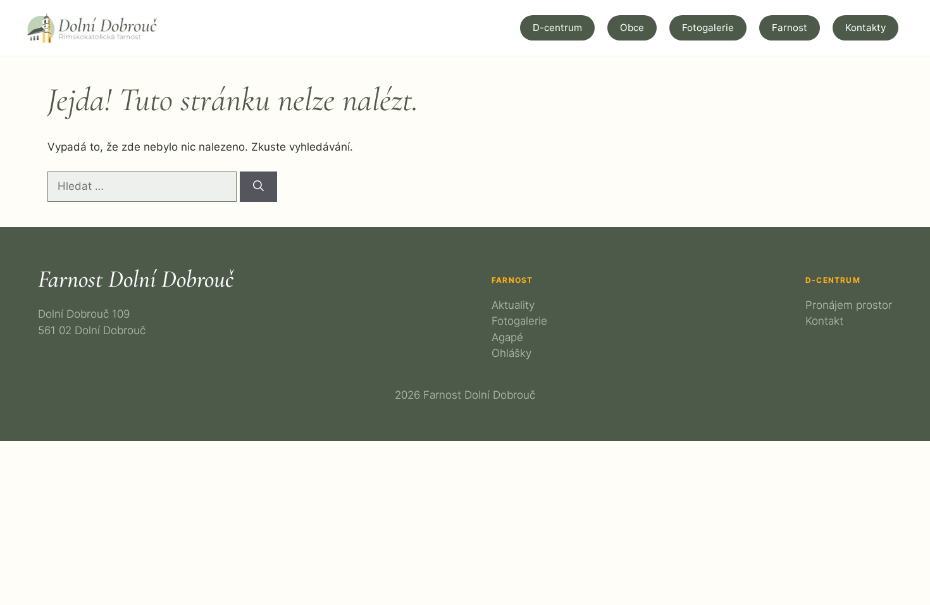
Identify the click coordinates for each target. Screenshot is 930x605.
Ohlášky (511, 353)
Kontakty (865, 28)
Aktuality (513, 305)
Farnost (789, 28)
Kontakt (824, 321)
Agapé (507, 337)
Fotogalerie (708, 28)
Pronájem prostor (848, 305)
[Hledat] (258, 187)
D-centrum (557, 28)
